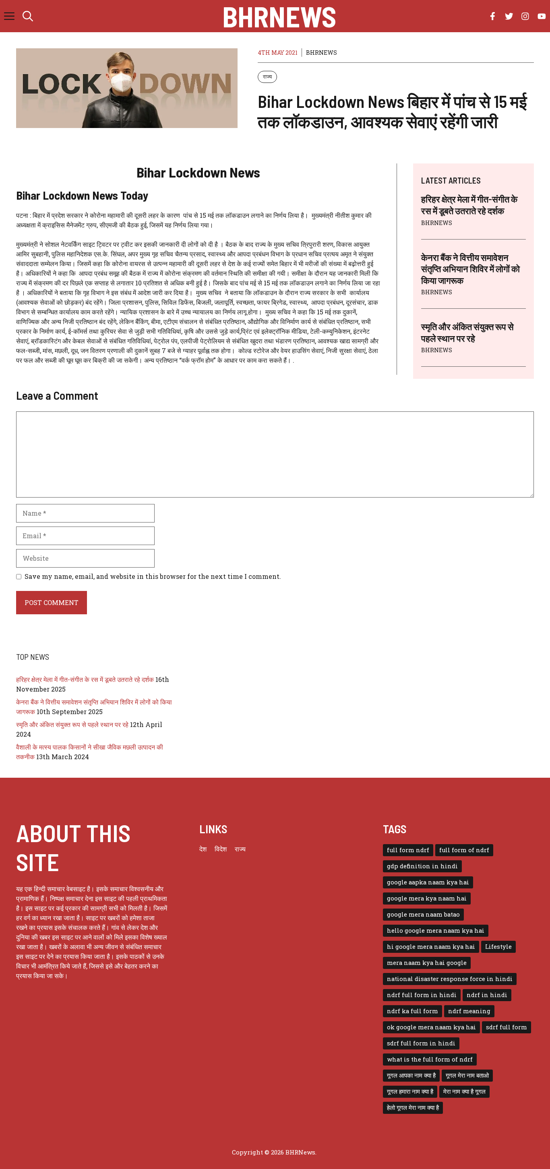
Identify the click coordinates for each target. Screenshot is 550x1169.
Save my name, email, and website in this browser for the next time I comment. (153, 576)
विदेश (221, 849)
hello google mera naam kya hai (435, 930)
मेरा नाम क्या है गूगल (464, 1091)
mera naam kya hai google (427, 963)
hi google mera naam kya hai (431, 946)
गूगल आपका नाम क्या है (411, 1075)
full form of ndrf (464, 850)
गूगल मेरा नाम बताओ (467, 1075)
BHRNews (279, 16)
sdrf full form (506, 1027)
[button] (28, 16)
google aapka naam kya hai (428, 882)
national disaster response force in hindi (450, 979)
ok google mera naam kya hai (431, 1027)
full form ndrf (408, 850)
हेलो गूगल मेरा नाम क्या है (413, 1107)
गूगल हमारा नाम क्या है (410, 1091)
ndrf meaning (469, 1011)
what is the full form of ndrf (430, 1059)
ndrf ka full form (412, 1011)
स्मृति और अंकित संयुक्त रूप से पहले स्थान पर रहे (72, 724)
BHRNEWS (321, 52)
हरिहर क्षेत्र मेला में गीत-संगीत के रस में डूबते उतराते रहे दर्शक (85, 679)
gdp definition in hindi (422, 866)
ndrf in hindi (487, 995)
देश (203, 849)
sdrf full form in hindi (421, 1043)
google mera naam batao (423, 914)
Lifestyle (498, 946)
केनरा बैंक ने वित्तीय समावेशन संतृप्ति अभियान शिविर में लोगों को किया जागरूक (470, 268)
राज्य (267, 76)
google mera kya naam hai (427, 898)
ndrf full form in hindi (422, 995)
